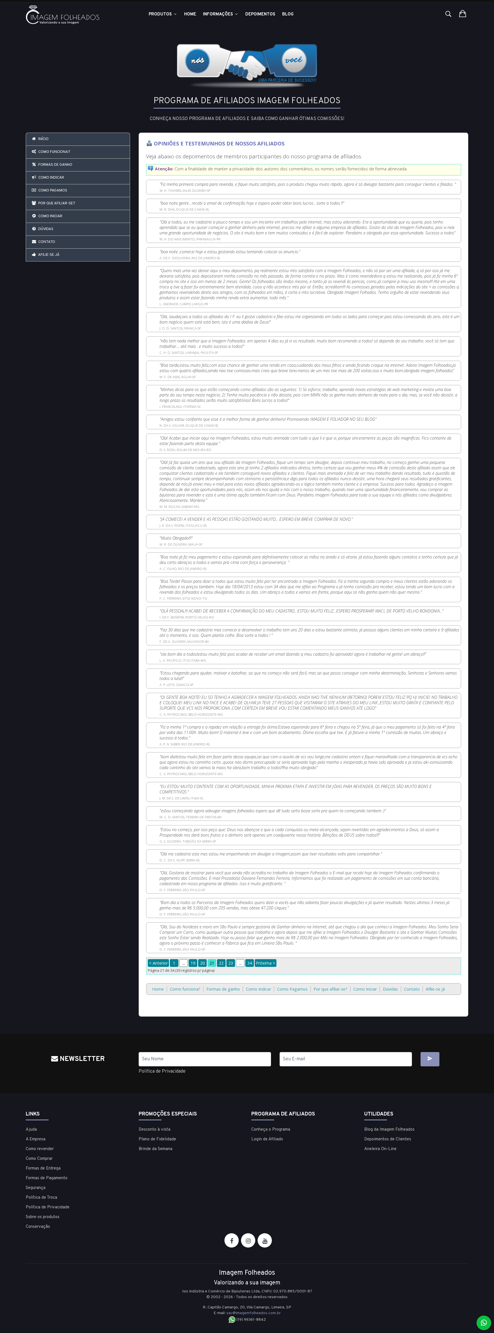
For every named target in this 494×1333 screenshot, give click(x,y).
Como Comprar (39, 1159)
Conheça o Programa (270, 1129)
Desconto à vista (154, 1129)
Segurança (35, 1188)
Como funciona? (53, 152)
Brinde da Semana (155, 1149)
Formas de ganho (54, 165)
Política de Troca (41, 1197)
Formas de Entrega (43, 1168)
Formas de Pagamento (46, 1178)
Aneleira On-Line (380, 1149)
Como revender (40, 1149)
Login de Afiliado (267, 1139)
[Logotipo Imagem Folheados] (78, 14)
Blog (288, 14)
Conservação (38, 1227)
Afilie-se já (48, 255)
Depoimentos (260, 14)
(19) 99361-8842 (251, 1319)
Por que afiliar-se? (56, 203)
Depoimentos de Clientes (387, 1139)
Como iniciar (49, 216)
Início (43, 139)
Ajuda (31, 1129)
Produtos (161, 14)
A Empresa (35, 1139)
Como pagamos (52, 190)
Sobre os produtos (42, 1217)
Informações (218, 14)
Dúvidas (45, 229)
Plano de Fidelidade (157, 1139)
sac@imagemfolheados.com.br (253, 1313)
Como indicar (50, 177)
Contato (46, 242)
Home (190, 14)
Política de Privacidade (162, 1071)
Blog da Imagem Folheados (389, 1129)
